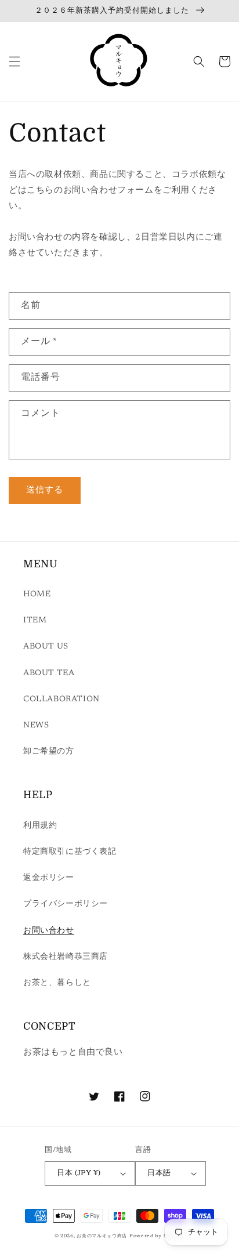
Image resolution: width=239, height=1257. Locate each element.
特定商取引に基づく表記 (70, 852)
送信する (44, 490)
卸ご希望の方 (48, 752)
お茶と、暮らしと (57, 983)
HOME (36, 595)
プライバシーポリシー (65, 904)
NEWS (36, 726)
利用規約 (40, 826)
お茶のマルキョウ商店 (102, 1236)
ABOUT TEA (48, 673)
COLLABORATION (61, 699)
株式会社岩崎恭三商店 (65, 957)
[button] (14, 61)
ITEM (34, 621)
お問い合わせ (48, 931)
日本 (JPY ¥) (78, 1173)
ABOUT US (45, 647)
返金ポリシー (48, 878)
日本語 (159, 1173)
